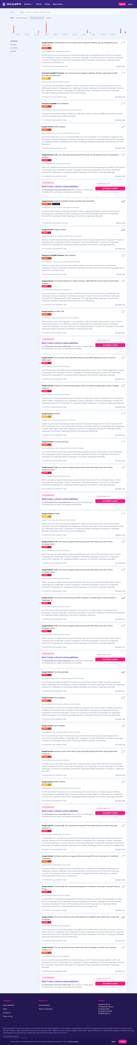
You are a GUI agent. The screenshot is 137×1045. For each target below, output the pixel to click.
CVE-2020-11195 (120, 744)
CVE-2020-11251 (120, 379)
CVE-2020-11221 (120, 435)
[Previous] (43, 220)
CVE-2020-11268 (120, 120)
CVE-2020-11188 (120, 591)
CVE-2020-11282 (120, 775)
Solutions (27, 4)
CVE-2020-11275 (120, 910)
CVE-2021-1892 (120, 274)
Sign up (122, 4)
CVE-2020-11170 (120, 941)
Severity (49, 18)
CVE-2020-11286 (120, 801)
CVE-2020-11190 (120, 489)
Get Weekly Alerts (110, 189)
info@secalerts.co (104, 1013)
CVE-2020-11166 (120, 407)
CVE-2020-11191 (120, 305)
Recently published (37, 18)
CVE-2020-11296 (120, 880)
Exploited (56, 204)
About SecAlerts (8, 1005)
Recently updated (21, 18)
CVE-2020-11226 (120, 461)
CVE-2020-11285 (120, 176)
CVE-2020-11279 (120, 248)
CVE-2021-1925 (120, 66)
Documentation (44, 1005)
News (5, 1009)
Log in (130, 4)
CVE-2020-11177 (120, 971)
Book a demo (58, 4)
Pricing (47, 4)
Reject (113, 1041)
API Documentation (46, 1009)
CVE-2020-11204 (120, 719)
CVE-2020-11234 (120, 333)
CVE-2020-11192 (120, 619)
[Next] (49, 220)
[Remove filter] (20, 12)
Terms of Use (7, 1016)
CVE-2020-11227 (120, 691)
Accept (122, 1041)
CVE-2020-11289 (120, 148)
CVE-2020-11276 (120, 849)
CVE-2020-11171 (120, 647)
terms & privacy (73, 1041)
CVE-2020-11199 (120, 535)
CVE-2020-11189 (120, 563)
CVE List (39, 4)
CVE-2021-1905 (120, 223)
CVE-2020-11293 (120, 97)
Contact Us (7, 1013)
